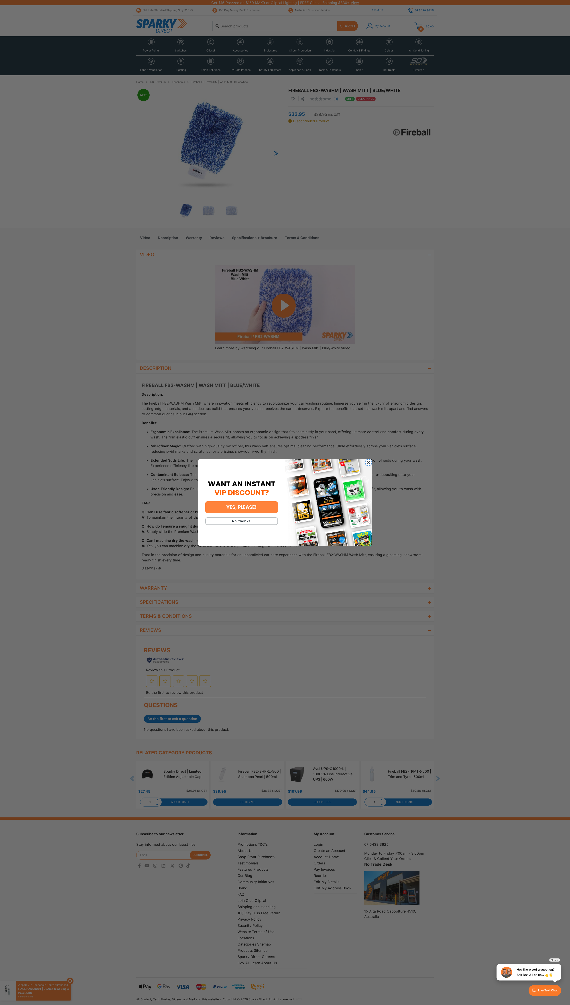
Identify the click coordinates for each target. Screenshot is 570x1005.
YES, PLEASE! (241, 507)
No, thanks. (241, 521)
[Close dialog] (368, 462)
